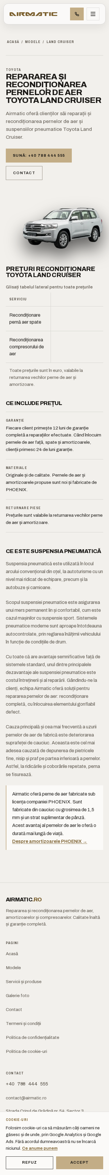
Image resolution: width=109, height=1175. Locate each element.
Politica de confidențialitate (32, 1037)
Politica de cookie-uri (26, 1051)
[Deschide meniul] (93, 14)
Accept (79, 1162)
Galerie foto (17, 995)
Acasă (13, 42)
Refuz (29, 1162)
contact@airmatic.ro (26, 1098)
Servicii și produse (24, 981)
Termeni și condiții (23, 1023)
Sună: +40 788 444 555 (39, 156)
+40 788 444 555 (27, 1083)
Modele (32, 42)
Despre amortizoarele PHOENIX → (49, 841)
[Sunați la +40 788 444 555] (77, 14)
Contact (24, 173)
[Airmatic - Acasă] (33, 14)
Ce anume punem (40, 1148)
